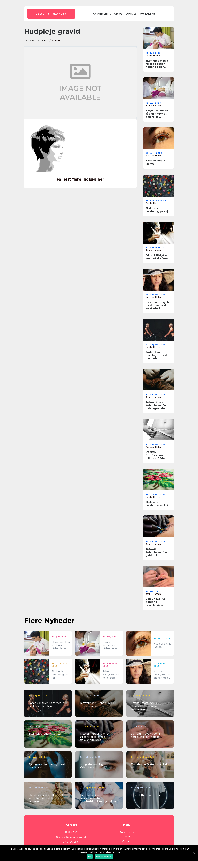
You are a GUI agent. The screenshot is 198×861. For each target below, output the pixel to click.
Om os (118, 14)
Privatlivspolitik (103, 856)
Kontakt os (148, 14)
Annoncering (102, 14)
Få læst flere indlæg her (80, 179)
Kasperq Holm (153, 155)
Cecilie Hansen (153, 56)
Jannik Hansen (153, 105)
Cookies (130, 14)
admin (56, 40)
